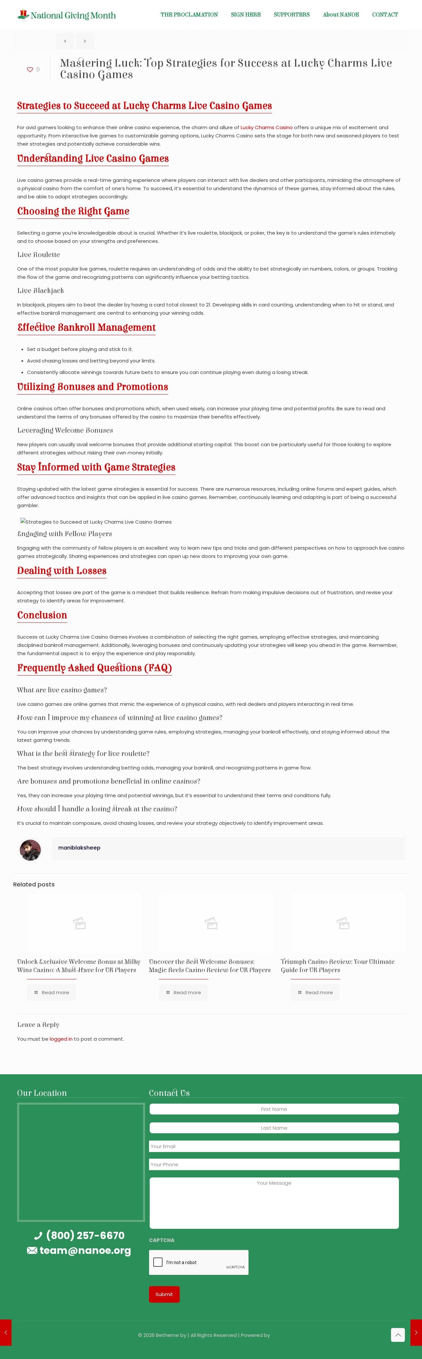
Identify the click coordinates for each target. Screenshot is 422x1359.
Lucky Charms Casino (267, 127)
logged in (61, 1038)
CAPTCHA (161, 1240)
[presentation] (199, 1263)
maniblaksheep (79, 848)
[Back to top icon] (398, 1335)
